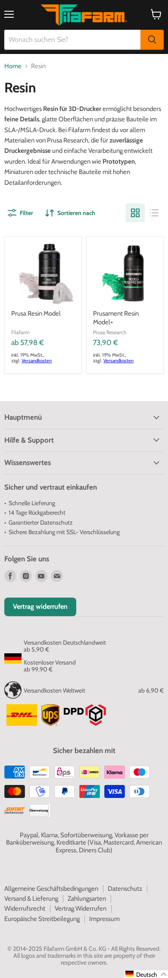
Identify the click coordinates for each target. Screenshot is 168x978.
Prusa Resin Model (36, 313)
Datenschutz (125, 889)
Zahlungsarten (87, 898)
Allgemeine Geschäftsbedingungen (51, 889)
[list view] (154, 212)
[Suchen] (152, 40)
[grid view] (135, 212)
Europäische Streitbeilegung (42, 919)
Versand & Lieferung (31, 898)
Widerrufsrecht (24, 908)
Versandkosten (37, 361)
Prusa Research (110, 332)
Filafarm (20, 332)
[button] (146, 974)
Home (13, 66)
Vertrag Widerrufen (80, 908)
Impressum (104, 919)
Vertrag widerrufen (40, 606)
